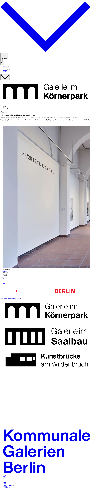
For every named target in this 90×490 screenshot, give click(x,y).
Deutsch (4, 476)
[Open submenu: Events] (6, 67)
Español (4, 478)
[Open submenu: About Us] (7, 70)
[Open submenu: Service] (6, 71)
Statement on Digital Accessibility (9, 485)
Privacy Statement (6, 487)
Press (4, 283)
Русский (4, 482)
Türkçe (4, 483)
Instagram (5, 280)
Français (4, 479)
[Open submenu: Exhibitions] (8, 66)
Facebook (5, 281)
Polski (4, 480)
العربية (4, 475)
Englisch (4, 477)
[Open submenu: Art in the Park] (9, 69)
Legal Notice (5, 486)
